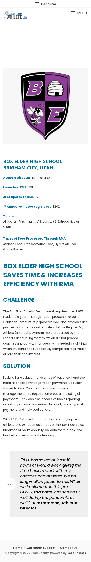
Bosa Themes (76, 553)
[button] (78, 13)
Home (17, 548)
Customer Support (41, 548)
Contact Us (68, 548)
